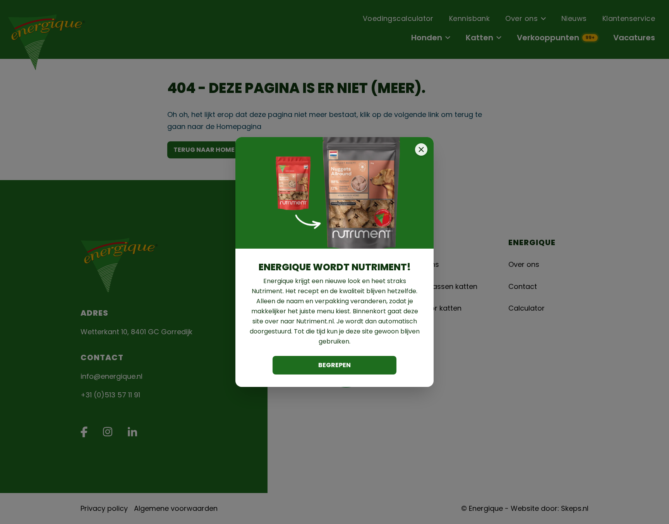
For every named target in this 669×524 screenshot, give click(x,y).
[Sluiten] (421, 149)
